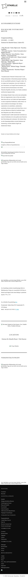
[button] (25, 2)
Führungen (3, 544)
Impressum (3, 565)
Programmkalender (5, 518)
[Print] (19, 12)
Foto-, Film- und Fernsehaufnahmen (8, 561)
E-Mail (17, 309)
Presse (2, 559)
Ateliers (2, 537)
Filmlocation (4, 539)
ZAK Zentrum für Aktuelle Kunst (8, 510)
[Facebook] (9, 12)
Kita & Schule (4, 546)
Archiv (2, 563)
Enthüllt (3, 499)
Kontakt (3, 558)
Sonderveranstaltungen (6, 526)
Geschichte (3, 491)
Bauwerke (3, 493)
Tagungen (3, 535)
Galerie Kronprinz (5, 508)
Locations (3, 531)
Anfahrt (2, 556)
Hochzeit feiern (4, 533)
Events (2, 550)
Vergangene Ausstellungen (6, 512)
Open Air (3, 522)
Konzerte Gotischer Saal (6, 524)
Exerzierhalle (4, 507)
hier (16, 302)
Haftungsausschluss (5, 567)
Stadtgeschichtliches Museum (7, 501)
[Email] (16, 12)
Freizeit (2, 548)
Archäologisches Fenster (6, 503)
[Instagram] (14, 12)
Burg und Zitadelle (5, 505)
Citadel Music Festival (6, 520)
